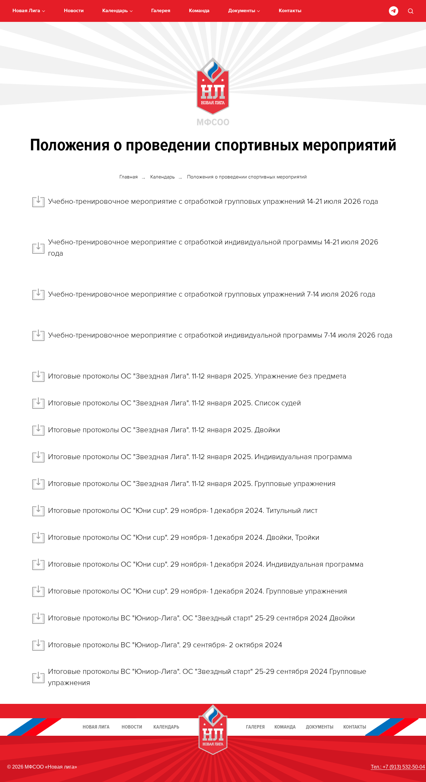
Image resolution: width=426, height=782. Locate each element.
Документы (241, 10)
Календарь (115, 10)
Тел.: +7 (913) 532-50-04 (398, 766)
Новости (74, 10)
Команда (199, 10)
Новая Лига (26, 10)
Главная (128, 177)
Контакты (290, 10)
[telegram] (393, 11)
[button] (411, 11)
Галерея (160, 10)
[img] (212, 86)
